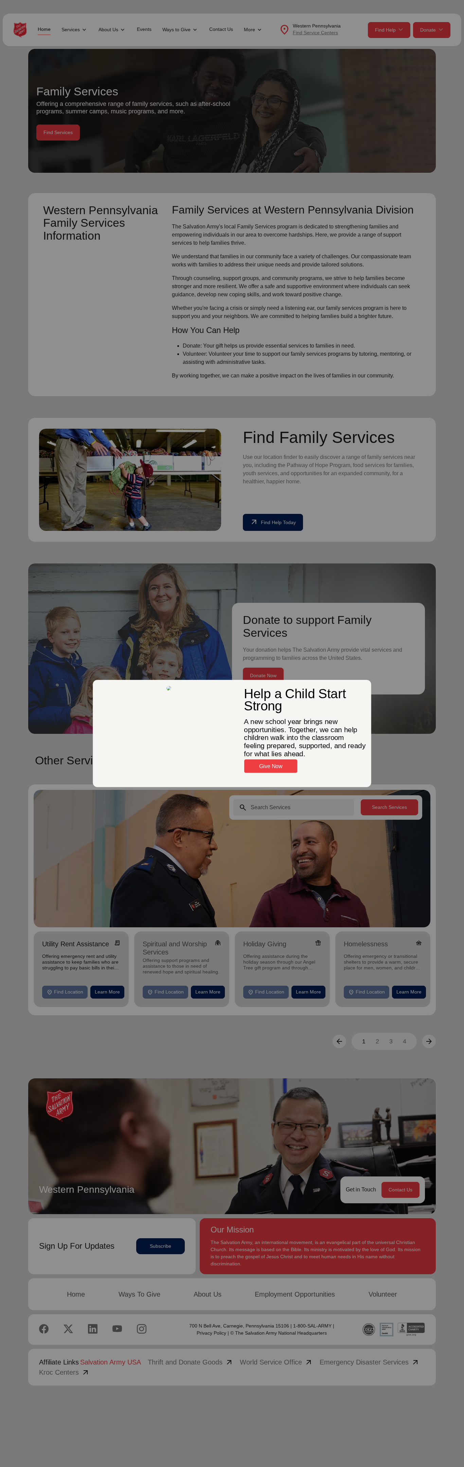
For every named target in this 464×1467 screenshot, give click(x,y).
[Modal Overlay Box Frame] (232, 733)
